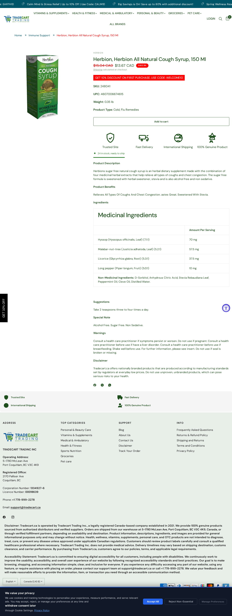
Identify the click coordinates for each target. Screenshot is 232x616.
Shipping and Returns (190, 440)
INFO (180, 423)
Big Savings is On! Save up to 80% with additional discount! (141, 4)
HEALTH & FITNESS (83, 13)
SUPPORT (125, 423)
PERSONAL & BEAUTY (150, 13)
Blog (121, 430)
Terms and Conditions (191, 445)
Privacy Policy (41, 610)
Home (18, 35)
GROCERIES (175, 13)
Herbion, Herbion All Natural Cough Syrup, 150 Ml (87, 35)
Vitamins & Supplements (76, 435)
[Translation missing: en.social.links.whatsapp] (110, 385)
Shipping (97, 69)
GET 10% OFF (3, 308)
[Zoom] (74, 59)
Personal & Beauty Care (76, 430)
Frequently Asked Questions (195, 430)
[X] (103, 385)
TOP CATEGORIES (73, 423)
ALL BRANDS (117, 24)
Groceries (67, 456)
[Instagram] (15, 517)
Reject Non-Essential (181, 601)
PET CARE (194, 13)
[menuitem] (51, 13)
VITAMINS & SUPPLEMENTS (50, 13)
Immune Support (39, 35)
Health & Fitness (71, 445)
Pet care (66, 461)
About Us (124, 435)
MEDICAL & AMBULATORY (116, 13)
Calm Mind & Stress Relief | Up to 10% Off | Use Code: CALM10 (51, 4)
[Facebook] (95, 385)
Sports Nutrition (71, 451)
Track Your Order (129, 451)
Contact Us (126, 440)
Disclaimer (125, 445)
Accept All (153, 601)
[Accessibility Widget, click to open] (226, 308)
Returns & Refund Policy (192, 435)
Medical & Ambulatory (75, 440)
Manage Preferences (213, 601)
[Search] (220, 19)
